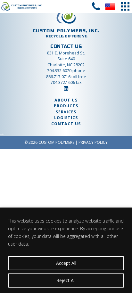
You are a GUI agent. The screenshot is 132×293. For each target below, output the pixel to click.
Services (66, 112)
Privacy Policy (93, 142)
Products (66, 106)
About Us (66, 100)
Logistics (66, 117)
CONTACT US (66, 46)
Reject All (66, 280)
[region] (66, 250)
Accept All (66, 263)
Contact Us (66, 123)
